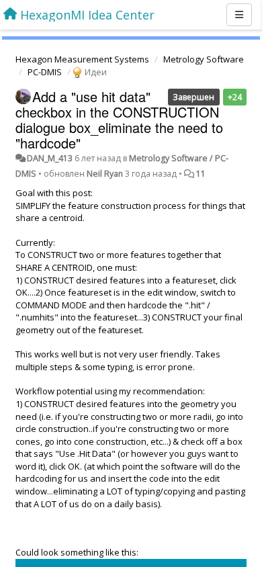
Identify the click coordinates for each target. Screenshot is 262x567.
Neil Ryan (105, 173)
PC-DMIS (45, 72)
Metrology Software (203, 59)
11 (201, 173)
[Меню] (239, 14)
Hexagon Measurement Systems (82, 59)
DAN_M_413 (50, 158)
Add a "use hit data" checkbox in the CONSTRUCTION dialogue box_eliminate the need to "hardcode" (119, 119)
